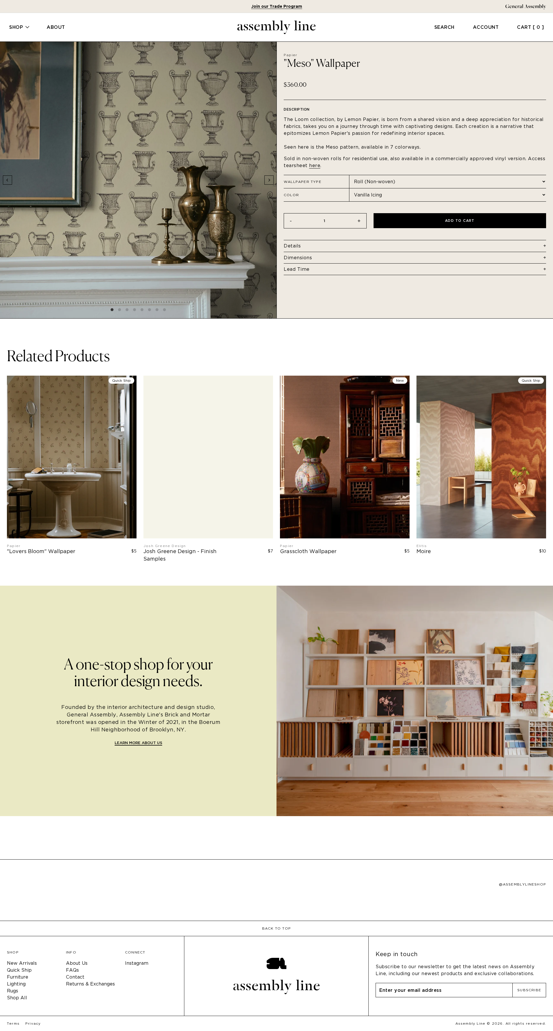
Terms (13, 1023)
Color (291, 195)
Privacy (33, 1023)
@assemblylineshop (522, 884)
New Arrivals (22, 963)
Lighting (16, 984)
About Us (77, 963)
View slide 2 (119, 309)
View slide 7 (157, 309)
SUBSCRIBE (529, 990)
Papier (290, 55)
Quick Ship (19, 970)
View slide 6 (149, 309)
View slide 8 (164, 309)
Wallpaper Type (302, 181)
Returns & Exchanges (90, 984)
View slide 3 (127, 309)
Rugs (12, 991)
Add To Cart (459, 220)
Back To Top (276, 928)
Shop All (17, 997)
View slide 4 (134, 309)
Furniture (17, 977)
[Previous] (7, 180)
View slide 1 (112, 309)
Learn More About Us (138, 743)
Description (297, 109)
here (314, 165)
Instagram (136, 963)
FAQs (72, 970)
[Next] (269, 180)
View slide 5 (142, 309)
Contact (75, 977)
